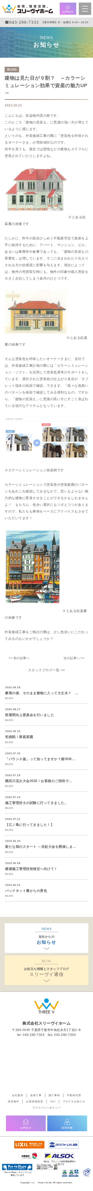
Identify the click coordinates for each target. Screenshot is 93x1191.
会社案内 (17, 1095)
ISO (53, 1101)
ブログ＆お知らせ (74, 1101)
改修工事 (36, 1095)
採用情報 (67, 1127)
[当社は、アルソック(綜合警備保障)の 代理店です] (59, 1155)
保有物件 (13, 1101)
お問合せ (68, 11)
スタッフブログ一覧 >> (46, 670)
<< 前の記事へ (19, 658)
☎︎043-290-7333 (22, 22)
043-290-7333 (33, 1035)
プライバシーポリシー (46, 1107)
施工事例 (54, 1095)
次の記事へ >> (74, 658)
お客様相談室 (34, 1101)
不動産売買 (74, 1095)
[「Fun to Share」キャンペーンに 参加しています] (17, 1166)
